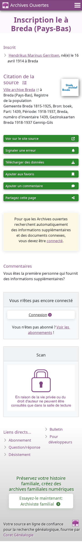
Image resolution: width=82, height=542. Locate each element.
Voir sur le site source (21, 138)
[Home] (75, 523)
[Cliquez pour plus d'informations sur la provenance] (23, 82)
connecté (55, 240)
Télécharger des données (24, 162)
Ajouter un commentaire (24, 186)
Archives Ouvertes (29, 5)
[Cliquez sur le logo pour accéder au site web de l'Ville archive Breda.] (67, 84)
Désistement (20, 454)
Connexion (38, 314)
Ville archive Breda (19, 89)
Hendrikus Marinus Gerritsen (34, 55)
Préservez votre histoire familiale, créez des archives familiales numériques (41, 483)
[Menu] (77, 5)
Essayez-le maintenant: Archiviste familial (41, 501)
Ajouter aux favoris (19, 174)
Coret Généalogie (18, 534)
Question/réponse (24, 447)
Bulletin (56, 429)
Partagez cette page (20, 198)
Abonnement (20, 440)
